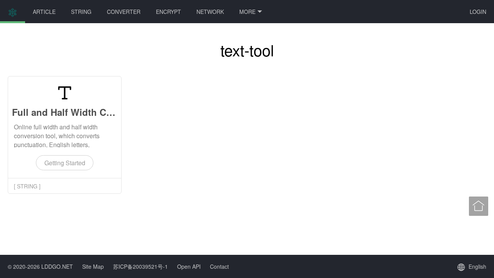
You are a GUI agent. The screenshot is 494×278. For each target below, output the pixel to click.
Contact (219, 266)
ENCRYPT (168, 11)
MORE (247, 11)
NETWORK (210, 11)
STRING (81, 11)
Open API (189, 266)
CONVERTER (123, 11)
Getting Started (64, 162)
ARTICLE (44, 11)
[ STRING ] (27, 186)
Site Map (93, 266)
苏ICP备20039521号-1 (140, 266)
